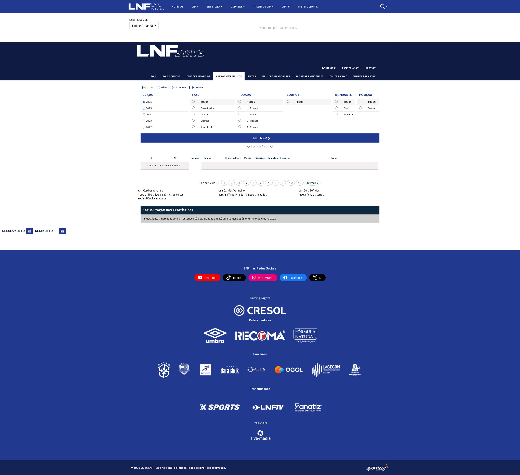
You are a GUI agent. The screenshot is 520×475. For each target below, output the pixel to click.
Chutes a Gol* (338, 76)
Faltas (252, 76)
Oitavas (204, 114)
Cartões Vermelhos (229, 76)
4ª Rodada (252, 127)
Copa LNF (237, 6)
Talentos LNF (262, 6)
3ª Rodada (252, 121)
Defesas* (370, 68)
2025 (149, 108)
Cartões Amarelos (198, 76)
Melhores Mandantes (276, 76)
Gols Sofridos (171, 76)
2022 (149, 127)
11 (299, 183)
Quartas (204, 121)
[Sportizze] (377, 467)
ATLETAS (181, 87)
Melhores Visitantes (309, 76)
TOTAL (150, 87)
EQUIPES (198, 87)
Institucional (307, 6)
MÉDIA (164, 87)
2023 (149, 121)
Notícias (178, 6)
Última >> (312, 183)
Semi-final (206, 127)
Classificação (207, 108)
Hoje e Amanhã (143, 25)
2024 (149, 114)
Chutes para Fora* (364, 76)
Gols (153, 76)
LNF (194, 6)
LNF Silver (213, 6)
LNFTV (286, 6)
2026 (149, 102)
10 (290, 183)
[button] (384, 6)
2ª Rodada (252, 114)
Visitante (348, 114)
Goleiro (372, 108)
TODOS (204, 102)
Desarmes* (329, 68)
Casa (345, 108)
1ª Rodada (252, 108)
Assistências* (350, 68)
